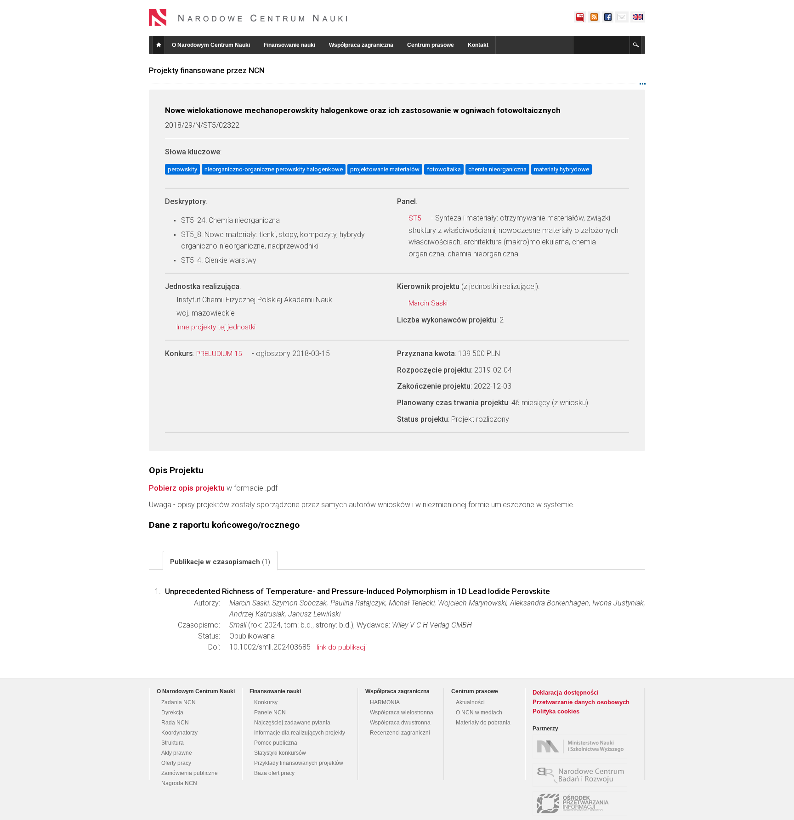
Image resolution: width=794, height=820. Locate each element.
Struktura (172, 743)
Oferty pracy (176, 763)
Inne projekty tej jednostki (216, 327)
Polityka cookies (556, 711)
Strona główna (158, 45)
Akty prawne (176, 753)
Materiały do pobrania (483, 722)
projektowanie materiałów (385, 169)
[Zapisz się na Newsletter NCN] (622, 17)
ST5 (415, 218)
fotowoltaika (444, 169)
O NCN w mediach (479, 712)
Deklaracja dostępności (566, 692)
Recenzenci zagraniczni (400, 732)
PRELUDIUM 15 (220, 354)
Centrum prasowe (430, 45)
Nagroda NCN (179, 783)
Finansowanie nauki (289, 45)
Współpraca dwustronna (400, 722)
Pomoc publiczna (275, 743)
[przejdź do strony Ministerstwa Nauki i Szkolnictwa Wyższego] (582, 746)
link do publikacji (342, 647)
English (637, 17)
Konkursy (266, 702)
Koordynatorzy (179, 732)
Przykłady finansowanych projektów (298, 763)
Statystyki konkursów (280, 753)
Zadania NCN (178, 702)
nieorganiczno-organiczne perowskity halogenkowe (273, 169)
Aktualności (470, 702)
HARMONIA (385, 702)
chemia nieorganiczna (497, 169)
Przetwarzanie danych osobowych (581, 702)
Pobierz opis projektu (187, 487)
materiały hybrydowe (561, 169)
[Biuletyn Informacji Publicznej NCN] (580, 17)
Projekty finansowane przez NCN (207, 70)
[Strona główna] (248, 17)
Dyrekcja (172, 712)
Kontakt (478, 45)
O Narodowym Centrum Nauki (211, 45)
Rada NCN (175, 722)
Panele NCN (270, 712)
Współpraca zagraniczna (361, 45)
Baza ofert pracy (274, 773)
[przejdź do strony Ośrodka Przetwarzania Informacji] (582, 803)
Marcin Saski (428, 303)
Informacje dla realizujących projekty (299, 732)
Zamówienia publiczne (189, 773)
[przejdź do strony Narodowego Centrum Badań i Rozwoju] (582, 775)
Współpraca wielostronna (401, 712)
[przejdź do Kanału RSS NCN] (594, 17)
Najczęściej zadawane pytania (292, 722)
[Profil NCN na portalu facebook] (607, 17)
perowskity (182, 169)
